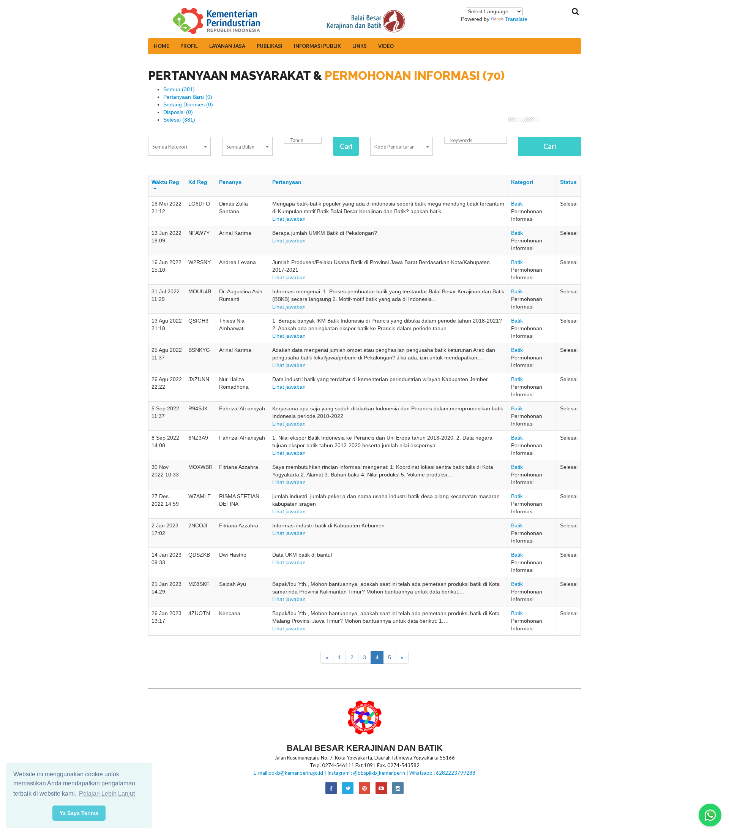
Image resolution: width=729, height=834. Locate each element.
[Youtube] (381, 788)
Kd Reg (197, 182)
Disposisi (178, 112)
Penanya (230, 182)
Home (161, 46)
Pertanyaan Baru (187, 97)
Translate (516, 19)
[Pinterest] (364, 788)
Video (386, 46)
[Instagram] (398, 788)
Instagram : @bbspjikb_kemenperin (366, 773)
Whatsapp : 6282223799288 (442, 773)
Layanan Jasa (227, 46)
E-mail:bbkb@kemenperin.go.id (288, 773)
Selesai (179, 120)
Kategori (522, 182)
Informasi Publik (317, 46)
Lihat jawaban (289, 219)
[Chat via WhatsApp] (710, 815)
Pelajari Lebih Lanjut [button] (107, 793)
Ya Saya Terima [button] (79, 813)
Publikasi (269, 46)
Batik (517, 204)
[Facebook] (331, 788)
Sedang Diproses (188, 104)
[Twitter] (347, 788)
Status (568, 182)
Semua (179, 89)
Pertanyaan (286, 182)
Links (359, 46)
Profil (189, 46)
